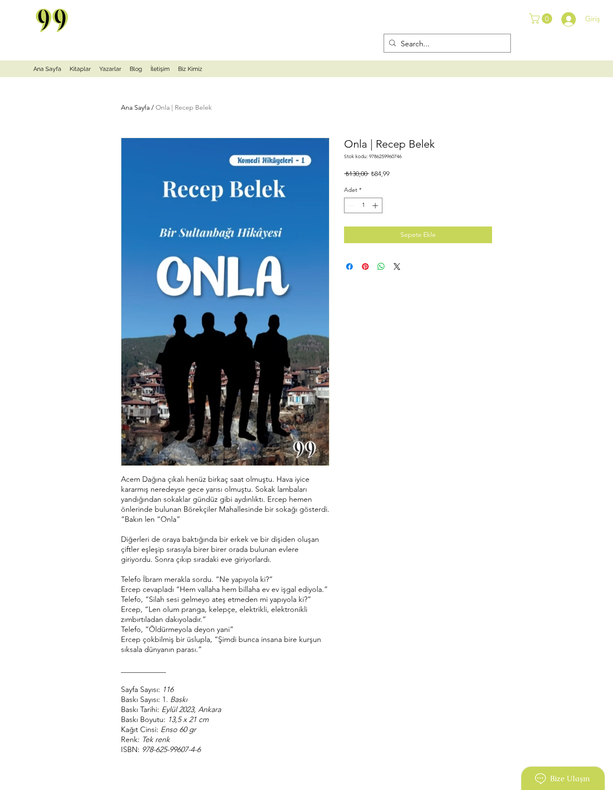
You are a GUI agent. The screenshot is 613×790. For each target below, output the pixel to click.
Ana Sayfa (135, 107)
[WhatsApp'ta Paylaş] (381, 267)
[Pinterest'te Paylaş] (365, 267)
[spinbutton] (363, 205)
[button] (542, 18)
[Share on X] (397, 267)
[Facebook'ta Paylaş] (349, 267)
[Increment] (376, 205)
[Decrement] (350, 205)
